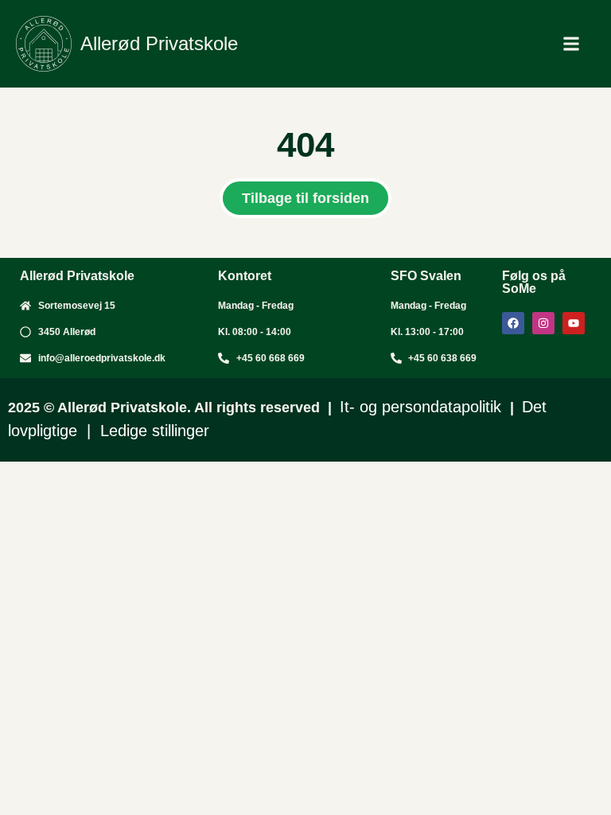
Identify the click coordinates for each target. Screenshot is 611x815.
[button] (571, 44)
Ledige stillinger (154, 430)
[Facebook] (513, 323)
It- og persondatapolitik (423, 406)
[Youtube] (573, 323)
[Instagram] (543, 323)
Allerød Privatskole (159, 43)
